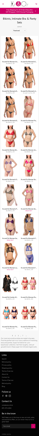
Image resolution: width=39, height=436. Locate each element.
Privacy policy (6, 365)
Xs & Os (9, 434)
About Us (5, 374)
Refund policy (6, 362)
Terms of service (7, 371)
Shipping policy (7, 368)
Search (4, 359)
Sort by (19, 26)
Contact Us (5, 377)
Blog (3, 386)
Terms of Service (7, 380)
